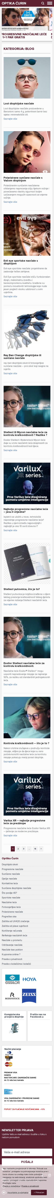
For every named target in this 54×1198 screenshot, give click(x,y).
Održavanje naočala (12, 945)
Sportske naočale (11, 898)
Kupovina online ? (11, 954)
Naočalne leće (9, 902)
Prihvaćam (40, 1192)
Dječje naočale (9, 879)
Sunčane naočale (11, 874)
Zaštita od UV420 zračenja (15, 921)
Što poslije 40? (9, 893)
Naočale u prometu (12, 940)
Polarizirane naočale (12, 912)
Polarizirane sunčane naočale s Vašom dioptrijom (23, 179)
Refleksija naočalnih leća (14, 935)
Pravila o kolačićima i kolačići (16, 964)
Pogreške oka (9, 917)
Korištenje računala (12, 931)
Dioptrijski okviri (10, 864)
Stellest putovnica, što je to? (22, 589)
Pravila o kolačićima (11, 1186)
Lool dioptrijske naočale (19, 103)
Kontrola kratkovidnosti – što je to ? (26, 743)
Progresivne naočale (12, 869)
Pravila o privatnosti (12, 959)
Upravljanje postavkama (17, 1193)
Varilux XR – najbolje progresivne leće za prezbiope (24, 822)
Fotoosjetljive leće (11, 907)
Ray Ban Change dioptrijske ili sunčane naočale (22, 356)
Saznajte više (10, 119)
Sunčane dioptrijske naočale (16, 888)
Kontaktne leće (10, 883)
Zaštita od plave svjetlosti (15, 926)
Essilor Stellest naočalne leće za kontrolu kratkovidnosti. (24, 664)
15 (35, 849)
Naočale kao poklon (12, 950)
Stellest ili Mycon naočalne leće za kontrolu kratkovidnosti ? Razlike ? (25, 433)
